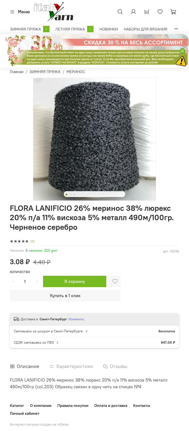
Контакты (141, 405)
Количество (20, 272)
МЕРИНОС (75, 71)
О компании (40, 405)
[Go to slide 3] (74, 195)
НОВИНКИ (108, 29)
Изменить (76, 319)
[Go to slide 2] (70, 195)
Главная (16, 71)
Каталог (17, 405)
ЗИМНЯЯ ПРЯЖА (25, 29)
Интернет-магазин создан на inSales (39, 424)
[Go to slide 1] (66, 195)
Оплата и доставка (110, 405)
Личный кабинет (24, 413)
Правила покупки (72, 405)
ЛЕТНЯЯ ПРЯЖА (70, 29)
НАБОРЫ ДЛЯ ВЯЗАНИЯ (145, 29)
